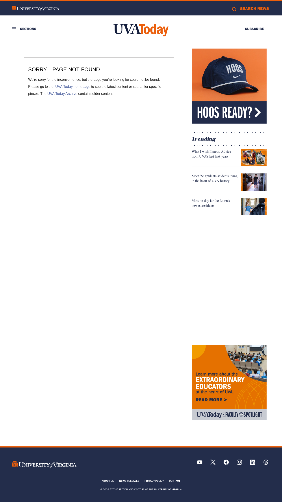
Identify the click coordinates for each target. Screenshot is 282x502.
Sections (28, 28)
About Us (108, 480)
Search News (254, 8)
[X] (213, 464)
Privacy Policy (154, 480)
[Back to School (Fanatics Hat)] (229, 86)
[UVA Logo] (44, 464)
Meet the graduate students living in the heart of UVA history (214, 178)
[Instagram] (239, 464)
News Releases (129, 480)
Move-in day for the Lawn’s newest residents (211, 203)
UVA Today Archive (62, 94)
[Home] (141, 30)
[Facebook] (226, 464)
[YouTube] (199, 464)
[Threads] (266, 464)
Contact (174, 480)
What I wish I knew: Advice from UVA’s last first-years (211, 153)
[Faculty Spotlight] (229, 382)
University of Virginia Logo (35, 8)
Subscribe (254, 28)
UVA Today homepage (72, 86)
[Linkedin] (252, 464)
